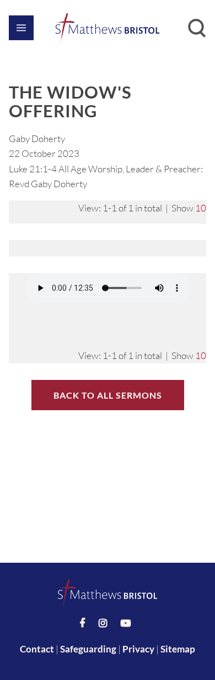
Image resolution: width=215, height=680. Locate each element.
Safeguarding (88, 649)
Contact (37, 649)
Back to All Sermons (107, 395)
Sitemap (177, 649)
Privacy (138, 649)
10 (200, 208)
